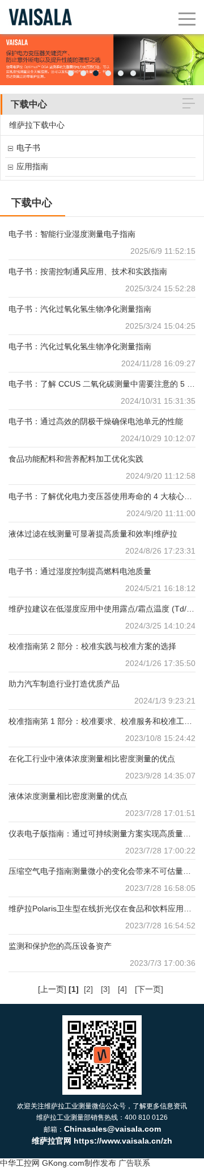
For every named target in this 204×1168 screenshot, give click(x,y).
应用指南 (32, 166)
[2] (88, 989)
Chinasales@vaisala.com (112, 1128)
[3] (105, 989)
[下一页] (149, 989)
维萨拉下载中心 (37, 124)
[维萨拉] (40, 5)
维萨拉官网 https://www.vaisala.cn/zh (102, 1140)
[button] (71, 73)
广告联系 (134, 1162)
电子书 (28, 147)
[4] (122, 989)
